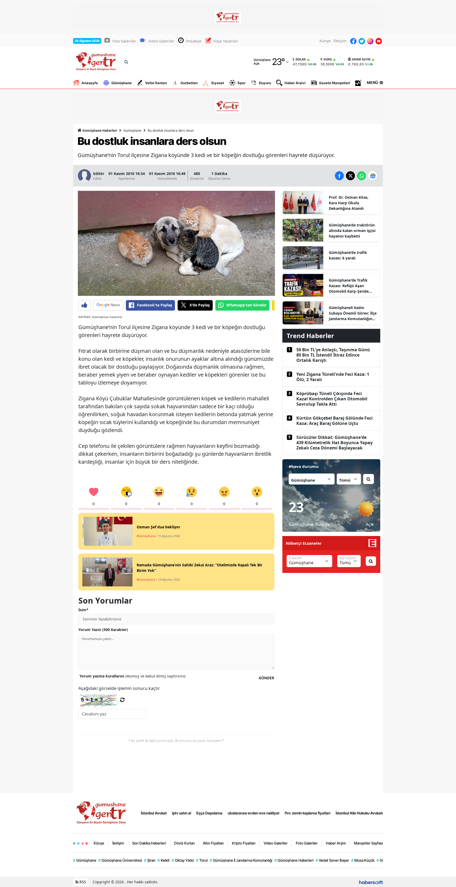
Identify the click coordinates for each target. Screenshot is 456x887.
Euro (328, 59)
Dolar (301, 59)
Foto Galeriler (124, 41)
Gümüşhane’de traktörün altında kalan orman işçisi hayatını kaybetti (352, 230)
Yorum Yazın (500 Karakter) (103, 629)
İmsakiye (193, 41)
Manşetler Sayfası (368, 843)
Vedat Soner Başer (332, 860)
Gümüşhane (121, 83)
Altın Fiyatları (213, 843)
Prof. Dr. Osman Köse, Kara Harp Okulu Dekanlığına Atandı (348, 203)
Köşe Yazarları (225, 41)
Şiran (149, 860)
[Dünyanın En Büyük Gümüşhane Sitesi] (102, 812)
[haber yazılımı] (371, 882)
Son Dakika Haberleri (149, 843)
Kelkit (164, 860)
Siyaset (217, 83)
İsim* (83, 609)
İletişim (339, 40)
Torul (202, 860)
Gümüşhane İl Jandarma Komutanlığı (241, 860)
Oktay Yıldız (183, 860)
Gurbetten (189, 83)
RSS (82, 881)
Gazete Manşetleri (334, 83)
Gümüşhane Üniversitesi (120, 860)
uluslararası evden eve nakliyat (253, 813)
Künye (325, 40)
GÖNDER (266, 677)
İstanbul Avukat (154, 813)
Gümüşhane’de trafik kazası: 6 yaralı (348, 255)
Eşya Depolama (209, 813)
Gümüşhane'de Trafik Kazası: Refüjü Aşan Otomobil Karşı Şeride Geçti (349, 286)
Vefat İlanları (156, 83)
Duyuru (265, 83)
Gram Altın (361, 59)
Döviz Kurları (184, 843)
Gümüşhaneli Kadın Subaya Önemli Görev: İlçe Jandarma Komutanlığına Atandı (353, 313)
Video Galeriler (161, 41)
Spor (241, 83)
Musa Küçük (362, 860)
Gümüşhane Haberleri (99, 130)
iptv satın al (181, 813)
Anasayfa (90, 83)
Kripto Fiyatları (243, 843)
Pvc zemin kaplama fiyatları (307, 813)
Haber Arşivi (295, 83)
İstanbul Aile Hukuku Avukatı (359, 813)
